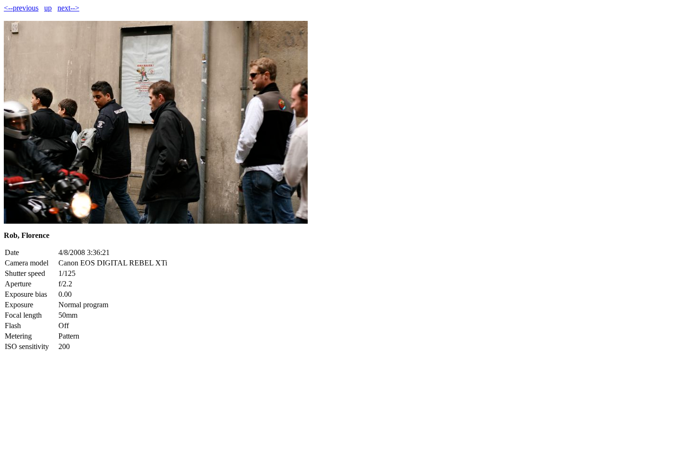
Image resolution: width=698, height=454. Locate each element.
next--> (68, 8)
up (48, 8)
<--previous (21, 8)
